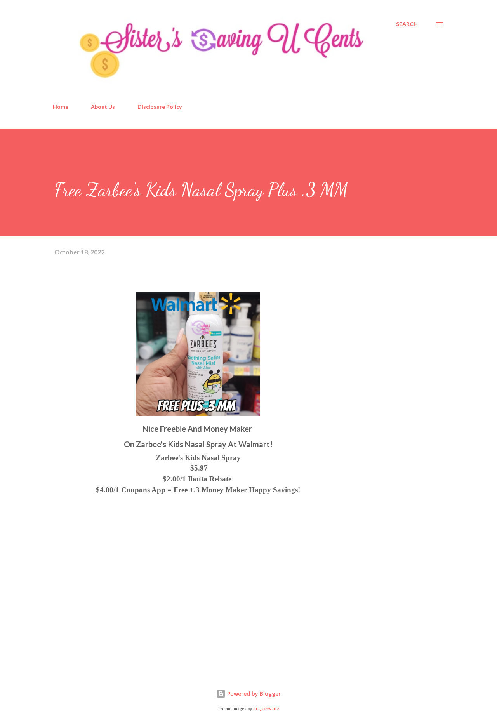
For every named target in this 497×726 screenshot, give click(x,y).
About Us (103, 106)
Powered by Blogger (253, 693)
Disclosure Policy (159, 106)
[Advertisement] (112, 575)
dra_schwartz (266, 708)
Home (60, 106)
